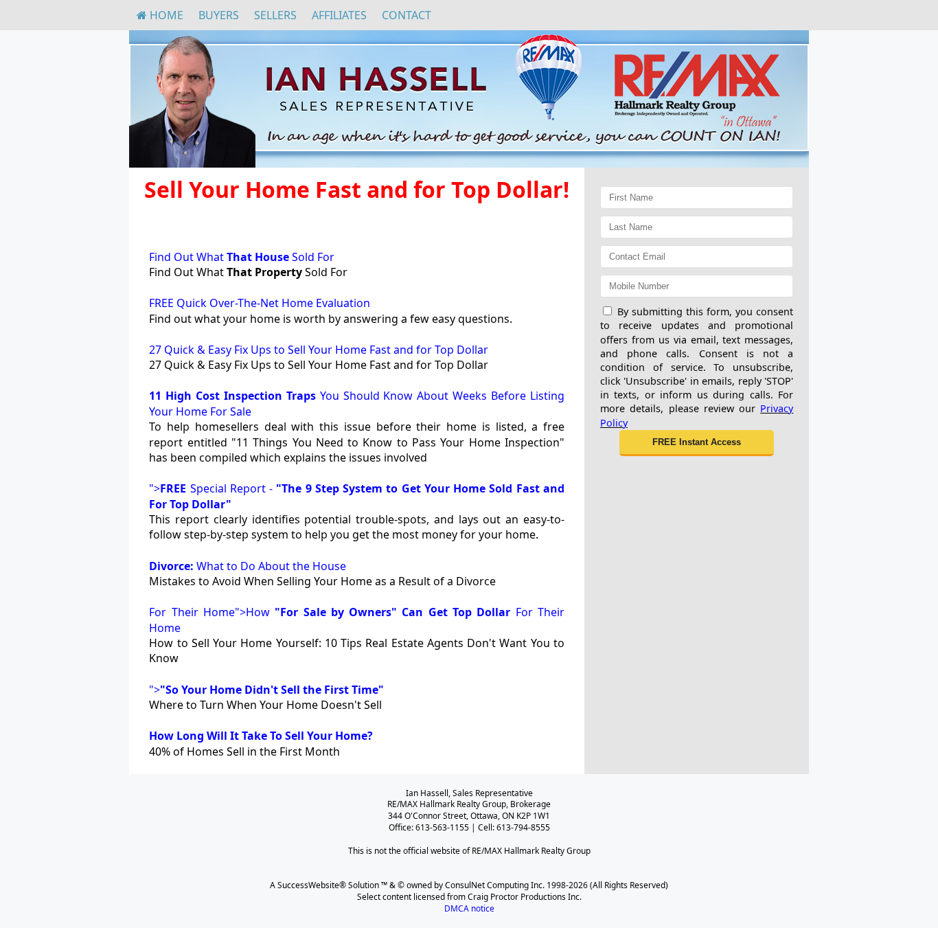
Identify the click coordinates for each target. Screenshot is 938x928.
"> (266, 689)
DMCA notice (469, 908)
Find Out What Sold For (241, 256)
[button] (696, 443)
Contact (406, 15)
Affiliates (339, 15)
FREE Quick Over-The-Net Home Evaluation (259, 302)
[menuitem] (160, 15)
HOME (165, 15)
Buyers (218, 15)
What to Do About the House (247, 566)
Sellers (275, 15)
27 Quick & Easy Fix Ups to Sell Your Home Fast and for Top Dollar (318, 349)
